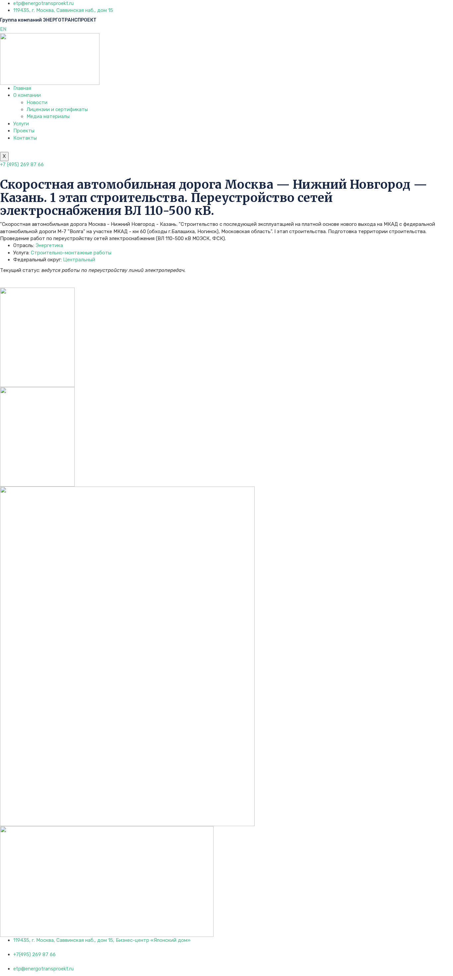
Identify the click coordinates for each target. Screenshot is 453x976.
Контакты (25, 138)
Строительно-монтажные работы (71, 253)
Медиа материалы (48, 116)
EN (3, 29)
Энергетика (49, 245)
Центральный (79, 260)
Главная (22, 88)
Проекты (23, 131)
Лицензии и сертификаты (57, 109)
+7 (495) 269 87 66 (22, 164)
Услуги (21, 124)
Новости (37, 102)
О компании (27, 95)
